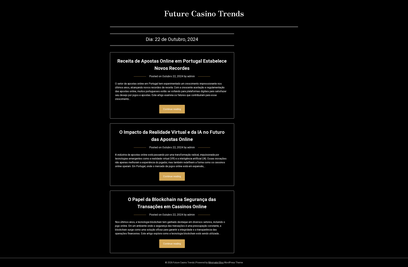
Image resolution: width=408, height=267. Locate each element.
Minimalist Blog (216, 262)
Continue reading (172, 109)
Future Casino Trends (204, 13)
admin (191, 76)
